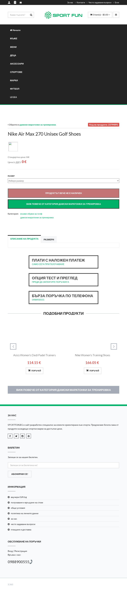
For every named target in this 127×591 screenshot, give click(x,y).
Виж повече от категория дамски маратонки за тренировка (63, 389)
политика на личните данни (24, 513)
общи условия (18, 508)
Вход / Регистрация (17, 551)
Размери (49, 239)
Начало (16, 30)
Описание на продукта (24, 238)
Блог (117, 2)
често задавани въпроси (23, 524)
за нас (14, 518)
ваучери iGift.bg (19, 497)
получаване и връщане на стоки (27, 502)
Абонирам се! (19, 474)
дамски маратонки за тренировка (37, 217)
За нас (70, 2)
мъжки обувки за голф (31, 213)
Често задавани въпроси (99, 2)
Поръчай (36, 371)
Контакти (81, 2)
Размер (11, 176)
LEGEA (13, 97)
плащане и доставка (21, 529)
